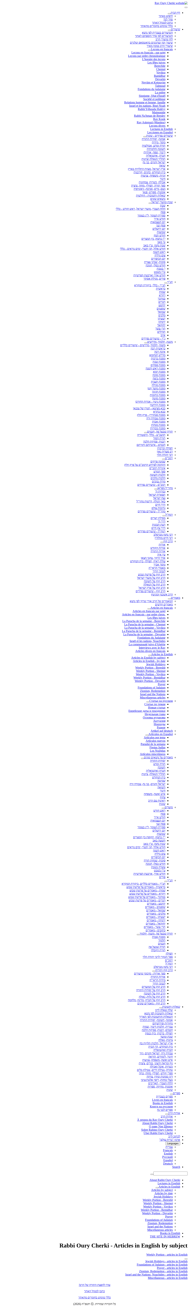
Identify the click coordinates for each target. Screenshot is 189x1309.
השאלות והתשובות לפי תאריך (156, 1016)
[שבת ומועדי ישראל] (150, 203)
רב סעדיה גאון (165, 451)
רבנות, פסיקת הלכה (154, 441)
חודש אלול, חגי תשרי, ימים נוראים (146, 847)
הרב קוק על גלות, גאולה (152, 996)
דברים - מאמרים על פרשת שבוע (147, 900)
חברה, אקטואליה (155, 155)
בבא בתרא (159, 411)
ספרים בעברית (164, 1096)
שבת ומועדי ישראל (162, 202)
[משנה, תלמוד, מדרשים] (145, 342)
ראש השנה (159, 252)
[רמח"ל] (163, 515)
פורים (162, 877)
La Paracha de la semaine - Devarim (144, 634)
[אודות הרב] (166, 1114)
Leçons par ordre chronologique (146, 55)
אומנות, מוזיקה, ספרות (160, 1086)
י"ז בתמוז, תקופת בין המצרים (149, 837)
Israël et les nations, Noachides (147, 641)
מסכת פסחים (158, 365)
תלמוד (161, 940)
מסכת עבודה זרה (155, 418)
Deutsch (168, 1163)
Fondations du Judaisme (151, 637)
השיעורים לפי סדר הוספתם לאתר (154, 35)
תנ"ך (170, 282)
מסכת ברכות (158, 358)
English (168, 1153)
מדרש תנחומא (157, 355)
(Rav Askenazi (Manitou (151, 122)
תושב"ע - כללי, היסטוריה (151, 434)
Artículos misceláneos (152, 754)
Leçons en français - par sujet (148, 52)
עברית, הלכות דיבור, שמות (158, 1026)
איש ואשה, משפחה (154, 794)
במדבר (161, 298)
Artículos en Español (160, 734)
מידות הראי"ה (157, 980)
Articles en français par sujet (149, 611)
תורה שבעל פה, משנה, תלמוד (156, 933)
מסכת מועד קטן (156, 388)
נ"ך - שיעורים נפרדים (153, 338)
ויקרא (162, 295)
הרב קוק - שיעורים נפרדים (150, 591)
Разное (161, 727)
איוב (163, 335)
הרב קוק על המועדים (153, 986)
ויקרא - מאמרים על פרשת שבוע (147, 893)
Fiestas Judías (157, 747)
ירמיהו (161, 321)
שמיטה (161, 780)
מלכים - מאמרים (156, 913)
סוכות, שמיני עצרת (154, 262)
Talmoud (160, 85)
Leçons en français (162, 49)
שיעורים (175, 29)
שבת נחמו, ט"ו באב (154, 245)
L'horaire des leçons (153, 59)
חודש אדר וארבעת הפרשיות (149, 275)
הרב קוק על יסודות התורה (150, 990)
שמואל (161, 311)
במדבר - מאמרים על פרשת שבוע (146, 897)
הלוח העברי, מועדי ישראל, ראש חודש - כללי (140, 208)
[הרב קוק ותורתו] (153, 971)
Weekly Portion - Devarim (150, 680)
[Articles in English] (149, 655)
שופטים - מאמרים (155, 907)
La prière (160, 92)
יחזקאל (161, 325)
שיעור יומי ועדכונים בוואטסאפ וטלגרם (151, 42)
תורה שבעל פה (157, 946)
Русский (167, 1156)
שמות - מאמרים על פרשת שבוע (147, 890)
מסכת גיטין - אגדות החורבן (150, 401)
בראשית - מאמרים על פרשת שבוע (145, 887)
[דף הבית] (169, 13)
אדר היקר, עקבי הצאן (153, 557)
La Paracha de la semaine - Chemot (144, 624)
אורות (162, 544)
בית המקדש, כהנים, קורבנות (149, 172)
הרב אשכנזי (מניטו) (162, 594)
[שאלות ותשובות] (160, 1007)
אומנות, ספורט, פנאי (153, 192)
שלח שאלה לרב (164, 1010)
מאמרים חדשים (164, 604)
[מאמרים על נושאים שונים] (142, 758)
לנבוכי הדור (159, 571)
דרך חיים (160, 504)
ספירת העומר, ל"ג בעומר (151, 215)
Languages (173, 1143)
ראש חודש (159, 810)
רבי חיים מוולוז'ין (164, 538)
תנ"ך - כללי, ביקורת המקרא (149, 285)
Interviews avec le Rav (152, 647)
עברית (169, 1146)
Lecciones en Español (160, 132)
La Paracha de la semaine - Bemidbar (143, 631)
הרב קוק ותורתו (164, 970)
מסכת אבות (158, 421)
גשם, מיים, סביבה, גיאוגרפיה (149, 188)
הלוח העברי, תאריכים (160, 1083)
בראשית (160, 288)
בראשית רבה (158, 348)
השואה (161, 787)
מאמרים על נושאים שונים (158, 757)
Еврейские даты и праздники (146, 710)
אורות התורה (158, 551)
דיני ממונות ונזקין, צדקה (160, 1076)
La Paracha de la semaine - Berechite (143, 621)
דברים (161, 301)
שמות (162, 291)
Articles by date (163, 1193)
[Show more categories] (186, 1258)
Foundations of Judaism (151, 687)
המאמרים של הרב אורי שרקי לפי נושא (151, 601)
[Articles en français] (148, 608)
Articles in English (162, 654)
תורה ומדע (159, 764)
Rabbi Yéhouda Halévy (151, 109)
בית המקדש (158, 777)
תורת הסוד (159, 438)
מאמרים (175, 597)
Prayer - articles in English (172, 1267)
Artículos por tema (154, 737)
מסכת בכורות (157, 428)
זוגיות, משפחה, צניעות (153, 175)
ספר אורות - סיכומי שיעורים (149, 973)
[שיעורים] (169, 30)
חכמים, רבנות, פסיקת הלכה (157, 1030)
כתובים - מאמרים (155, 930)
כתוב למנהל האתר (162, 22)
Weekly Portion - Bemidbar (149, 677)
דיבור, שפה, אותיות (154, 152)
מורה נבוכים (158, 481)
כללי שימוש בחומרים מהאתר (156, 26)
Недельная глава (155, 714)
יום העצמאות (157, 222)
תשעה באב (159, 840)
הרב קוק (168, 541)
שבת (162, 205)
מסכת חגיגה (158, 391)
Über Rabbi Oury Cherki (158, 1133)
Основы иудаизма (154, 717)
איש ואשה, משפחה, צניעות (157, 1059)
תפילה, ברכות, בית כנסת (159, 1033)
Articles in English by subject (148, 657)
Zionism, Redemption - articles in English (163, 1271)
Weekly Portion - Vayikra (150, 674)
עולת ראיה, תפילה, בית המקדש (147, 561)
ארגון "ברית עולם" (169, 1139)
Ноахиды (159, 724)
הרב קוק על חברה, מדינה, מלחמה (146, 1000)
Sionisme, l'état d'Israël (152, 95)
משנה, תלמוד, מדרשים (160, 341)
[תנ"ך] (165, 283)
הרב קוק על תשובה (154, 581)
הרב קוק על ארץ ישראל (152, 587)
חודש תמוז (159, 235)
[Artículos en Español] (146, 735)
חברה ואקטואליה (155, 770)
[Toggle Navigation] (186, 7)
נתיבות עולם (158, 508)
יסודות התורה (157, 760)
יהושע (162, 305)
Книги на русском (161, 1106)
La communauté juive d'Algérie (147, 644)
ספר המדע (159, 471)
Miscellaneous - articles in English (168, 1277)
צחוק (162, 797)
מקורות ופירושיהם (162, 1023)
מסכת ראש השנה (155, 368)
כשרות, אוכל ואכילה (161, 1066)
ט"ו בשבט (159, 272)
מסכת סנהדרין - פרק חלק (151, 415)
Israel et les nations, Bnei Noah (147, 105)
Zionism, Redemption (152, 690)
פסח (163, 212)
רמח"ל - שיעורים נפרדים (151, 531)
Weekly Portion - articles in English (167, 1254)
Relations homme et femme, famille (144, 102)
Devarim (160, 79)
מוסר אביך (159, 564)
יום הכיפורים (158, 258)
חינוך (162, 178)
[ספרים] (171, 1094)
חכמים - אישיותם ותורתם (151, 444)
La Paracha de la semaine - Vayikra (144, 627)
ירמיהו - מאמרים (156, 920)
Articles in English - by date (149, 661)
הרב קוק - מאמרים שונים (151, 1003)
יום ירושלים (158, 228)
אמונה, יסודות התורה (153, 139)
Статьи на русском (161, 700)
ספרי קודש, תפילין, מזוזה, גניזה (156, 1073)
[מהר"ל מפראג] (155, 489)
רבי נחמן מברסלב (163, 534)
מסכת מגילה (158, 385)
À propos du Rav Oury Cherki (155, 1119)
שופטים (161, 308)
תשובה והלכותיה (156, 149)
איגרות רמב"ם (157, 468)
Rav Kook (159, 119)
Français (168, 1150)
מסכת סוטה (158, 398)
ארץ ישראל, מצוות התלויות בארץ (146, 168)
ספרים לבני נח (165, 1109)
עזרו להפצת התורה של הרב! (94, 1284)
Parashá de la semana (153, 744)
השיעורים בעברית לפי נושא (157, 32)
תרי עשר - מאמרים (154, 927)
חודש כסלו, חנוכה (155, 265)
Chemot (160, 69)
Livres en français (162, 1099)
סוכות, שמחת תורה (154, 860)
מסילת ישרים (158, 518)
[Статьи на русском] (147, 701)
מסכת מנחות (158, 424)
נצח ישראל (159, 498)
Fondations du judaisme (151, 89)
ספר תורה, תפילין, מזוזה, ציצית (148, 185)
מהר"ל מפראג (165, 488)
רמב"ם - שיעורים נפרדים (151, 484)
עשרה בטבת (158, 867)
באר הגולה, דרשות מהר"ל (150, 501)
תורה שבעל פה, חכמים (160, 431)
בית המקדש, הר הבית (160, 1046)
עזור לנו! (168, 19)
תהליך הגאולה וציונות (153, 159)
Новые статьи (156, 707)
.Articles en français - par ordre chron (143, 614)
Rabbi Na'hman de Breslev (149, 115)
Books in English (163, 1103)
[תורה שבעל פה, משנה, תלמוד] (138, 934)
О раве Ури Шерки (161, 1126)
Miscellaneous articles (152, 697)
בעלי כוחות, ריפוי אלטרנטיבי (157, 1079)
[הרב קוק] (161, 542)
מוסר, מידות (158, 142)
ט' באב (161, 242)
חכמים (161, 943)
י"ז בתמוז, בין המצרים (153, 238)
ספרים (176, 1093)
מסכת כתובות (157, 395)
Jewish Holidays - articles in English (166, 1261)
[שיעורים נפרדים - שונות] (144, 136)
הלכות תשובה (157, 474)
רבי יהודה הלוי (165, 454)
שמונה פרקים (157, 461)
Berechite (159, 65)
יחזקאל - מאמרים (155, 923)
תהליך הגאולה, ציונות (153, 774)
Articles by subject (162, 1190)
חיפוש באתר (166, 16)
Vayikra (160, 72)
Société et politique (154, 99)
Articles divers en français (150, 651)
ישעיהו (161, 318)
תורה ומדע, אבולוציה (153, 145)
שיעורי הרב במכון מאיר (160, 45)
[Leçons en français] (149, 50)
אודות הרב (174, 1113)
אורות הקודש (157, 547)
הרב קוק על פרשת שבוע (151, 574)
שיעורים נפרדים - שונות (159, 135)
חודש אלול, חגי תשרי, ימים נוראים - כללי (142, 248)
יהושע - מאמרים (156, 903)
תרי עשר (160, 328)
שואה (162, 165)
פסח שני (160, 225)
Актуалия (159, 720)
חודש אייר (159, 218)
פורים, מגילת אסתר (154, 278)
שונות (162, 803)
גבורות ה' (160, 491)
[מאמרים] (169, 598)
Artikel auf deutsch (162, 730)
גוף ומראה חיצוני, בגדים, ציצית (156, 1063)
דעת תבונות (158, 524)
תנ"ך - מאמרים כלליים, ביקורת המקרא (143, 883)
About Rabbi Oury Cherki (157, 1123)
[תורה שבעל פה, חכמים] (145, 432)
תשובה (161, 767)
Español (168, 1160)
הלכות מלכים (158, 478)
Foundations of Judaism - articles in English (162, 1264)
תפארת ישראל (157, 494)
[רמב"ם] (163, 459)
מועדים (169, 807)
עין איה (161, 554)
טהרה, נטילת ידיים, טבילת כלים (155, 1069)
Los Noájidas (157, 750)
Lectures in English (161, 129)
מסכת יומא (159, 371)
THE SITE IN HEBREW (165, 1236)
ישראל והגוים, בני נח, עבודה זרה (147, 784)
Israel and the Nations (152, 694)
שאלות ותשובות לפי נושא (158, 1013)
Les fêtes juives (156, 62)
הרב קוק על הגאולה (154, 584)
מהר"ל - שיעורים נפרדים (151, 511)
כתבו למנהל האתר (94, 1291)
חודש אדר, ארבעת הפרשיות (149, 873)
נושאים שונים (157, 198)
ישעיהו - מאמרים (155, 917)
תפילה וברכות (165, 448)
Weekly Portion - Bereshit (150, 667)
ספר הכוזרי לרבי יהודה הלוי (158, 956)
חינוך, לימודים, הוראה (160, 1056)
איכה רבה (159, 351)
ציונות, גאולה (165, 1040)
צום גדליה (159, 255)
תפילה (169, 953)
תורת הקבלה (158, 950)
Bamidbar (159, 75)
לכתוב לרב (174, 1136)
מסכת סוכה (158, 375)
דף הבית (175, 12)
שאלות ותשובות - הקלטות (150, 195)
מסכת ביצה (159, 378)
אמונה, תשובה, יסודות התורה (156, 1020)
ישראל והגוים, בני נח (154, 162)
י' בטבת (161, 268)
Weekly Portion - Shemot (150, 671)
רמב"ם (169, 458)
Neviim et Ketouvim (153, 82)
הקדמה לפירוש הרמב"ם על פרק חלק (144, 464)
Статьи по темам (154, 704)
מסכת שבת (159, 361)
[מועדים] (163, 808)
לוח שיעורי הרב (164, 39)
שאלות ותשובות (171, 1006)
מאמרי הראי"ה (157, 567)
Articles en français (161, 607)
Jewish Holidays (155, 664)
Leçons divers (157, 125)
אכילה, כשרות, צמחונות (152, 182)
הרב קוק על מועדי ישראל (151, 577)
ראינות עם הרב (156, 800)
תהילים (161, 331)
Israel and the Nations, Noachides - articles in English (156, 1274)
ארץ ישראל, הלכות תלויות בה (156, 1043)
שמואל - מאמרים (155, 910)
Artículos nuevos (155, 740)
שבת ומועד (166, 1036)
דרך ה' (161, 521)
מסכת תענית (158, 381)
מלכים (161, 315)
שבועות (161, 232)
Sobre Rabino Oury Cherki (157, 1129)
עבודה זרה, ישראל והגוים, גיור (156, 1053)
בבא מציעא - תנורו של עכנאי (149, 408)
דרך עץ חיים (158, 528)
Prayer (161, 684)
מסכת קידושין (157, 405)
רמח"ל (169, 514)
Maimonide (158, 112)
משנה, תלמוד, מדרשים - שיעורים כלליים (142, 345)
